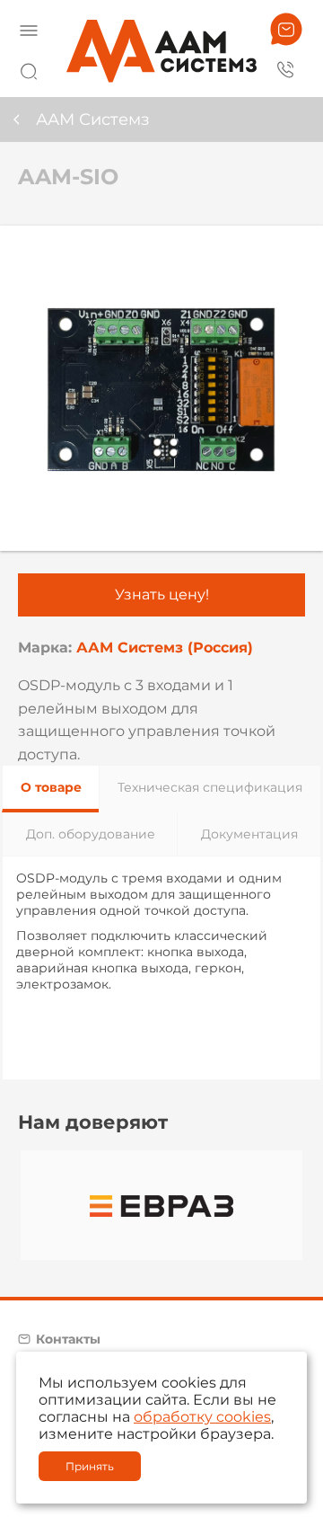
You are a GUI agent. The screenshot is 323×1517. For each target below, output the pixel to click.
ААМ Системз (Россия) (164, 647)
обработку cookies (202, 1416)
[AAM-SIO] (161, 388)
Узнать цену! (162, 594)
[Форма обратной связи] (286, 29)
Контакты (68, 1339)
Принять (89, 1466)
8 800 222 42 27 (286, 68)
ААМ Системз (93, 119)
